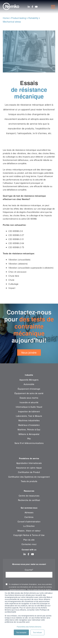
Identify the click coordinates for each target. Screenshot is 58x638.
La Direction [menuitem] (29, 526)
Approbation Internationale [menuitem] (29, 463)
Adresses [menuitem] (29, 512)
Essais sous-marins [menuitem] (29, 397)
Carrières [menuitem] (28, 517)
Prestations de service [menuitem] (29, 458)
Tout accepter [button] (21, 632)
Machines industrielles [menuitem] (29, 420)
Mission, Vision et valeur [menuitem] (29, 530)
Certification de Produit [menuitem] (29, 472)
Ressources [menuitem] (29, 490)
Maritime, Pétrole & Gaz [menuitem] (29, 429)
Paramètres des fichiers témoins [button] (29, 626)
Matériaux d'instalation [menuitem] (29, 425)
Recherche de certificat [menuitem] (29, 500)
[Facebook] (32, 7)
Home (6, 18)
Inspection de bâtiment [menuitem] (29, 411)
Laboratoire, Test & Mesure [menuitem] (29, 416)
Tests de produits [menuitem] (29, 481)
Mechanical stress (12, 21)
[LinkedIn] (29, 7)
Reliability (33, 18)
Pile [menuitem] (29, 438)
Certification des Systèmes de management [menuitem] (29, 476)
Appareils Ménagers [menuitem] (28, 379)
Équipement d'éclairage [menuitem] (29, 388)
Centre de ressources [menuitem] (29, 495)
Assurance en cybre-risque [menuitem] (29, 467)
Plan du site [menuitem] (29, 539)
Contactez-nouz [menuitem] (29, 544)
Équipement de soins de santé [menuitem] (28, 393)
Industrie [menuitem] (29, 375)
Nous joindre (29, 352)
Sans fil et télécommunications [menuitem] (29, 443)
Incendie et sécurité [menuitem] (29, 402)
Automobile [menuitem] (29, 384)
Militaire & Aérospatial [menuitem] (29, 434)
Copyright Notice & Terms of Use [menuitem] (29, 535)
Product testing (18, 18)
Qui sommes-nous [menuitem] (29, 507)
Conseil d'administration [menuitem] (29, 521)
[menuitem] (29, 451)
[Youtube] (36, 7)
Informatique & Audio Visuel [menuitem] (29, 406)
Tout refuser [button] (37, 632)
